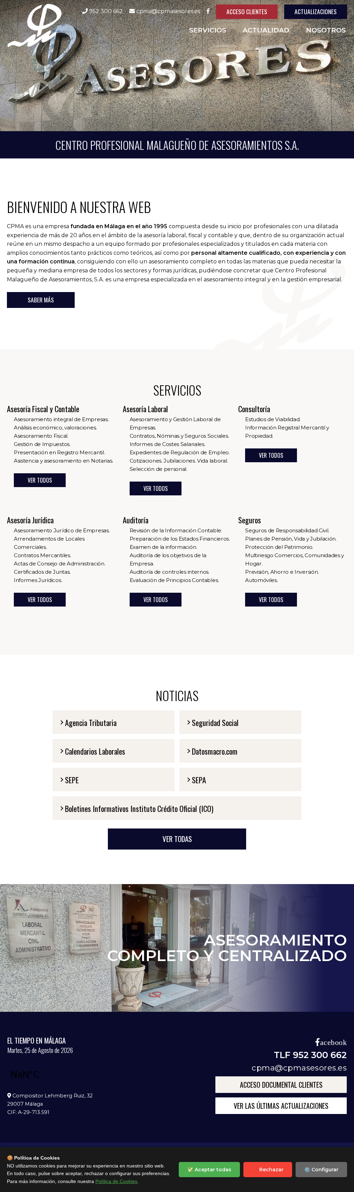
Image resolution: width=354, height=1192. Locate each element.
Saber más (41, 299)
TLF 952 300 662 (310, 1054)
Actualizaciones (316, 11)
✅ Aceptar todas (209, 1169)
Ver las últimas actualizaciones (281, 1106)
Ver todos (40, 480)
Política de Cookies (116, 1181)
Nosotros (326, 30)
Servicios (207, 30)
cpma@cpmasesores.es (299, 1068)
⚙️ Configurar (321, 1169)
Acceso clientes (246, 11)
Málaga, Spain (47, 1075)
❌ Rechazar (267, 1169)
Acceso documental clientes (281, 1084)
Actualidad (266, 30)
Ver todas (177, 838)
